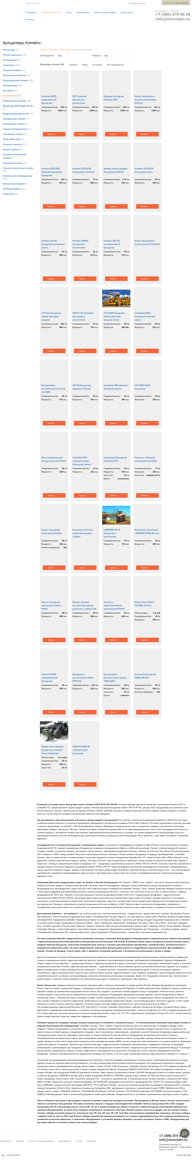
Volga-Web (186, 1155)
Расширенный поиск (137, 3)
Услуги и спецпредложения (41, 1141)
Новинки (73, 65)
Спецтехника (64, 50)
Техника (53, 50)
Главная (43, 50)
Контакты (91, 1141)
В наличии (97, 65)
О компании (5, 1141)
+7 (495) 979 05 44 (173, 14)
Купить (51, 134)
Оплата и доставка (148, 34)
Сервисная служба (120, 34)
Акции (85, 65)
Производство (64, 1141)
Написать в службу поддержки (176, 3)
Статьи (79, 1141)
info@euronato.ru (173, 19)
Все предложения (115, 65)
